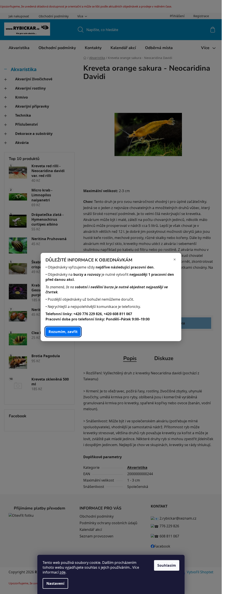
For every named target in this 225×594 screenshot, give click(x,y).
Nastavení (55, 583)
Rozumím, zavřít (63, 331)
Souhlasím (166, 565)
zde (62, 572)
